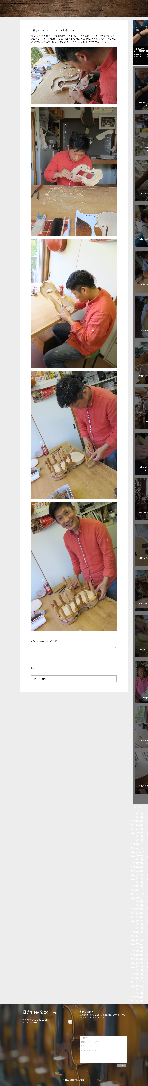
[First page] (136, 798)
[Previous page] (141, 798)
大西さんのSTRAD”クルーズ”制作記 (44, 641)
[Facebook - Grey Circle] (70, 1022)
